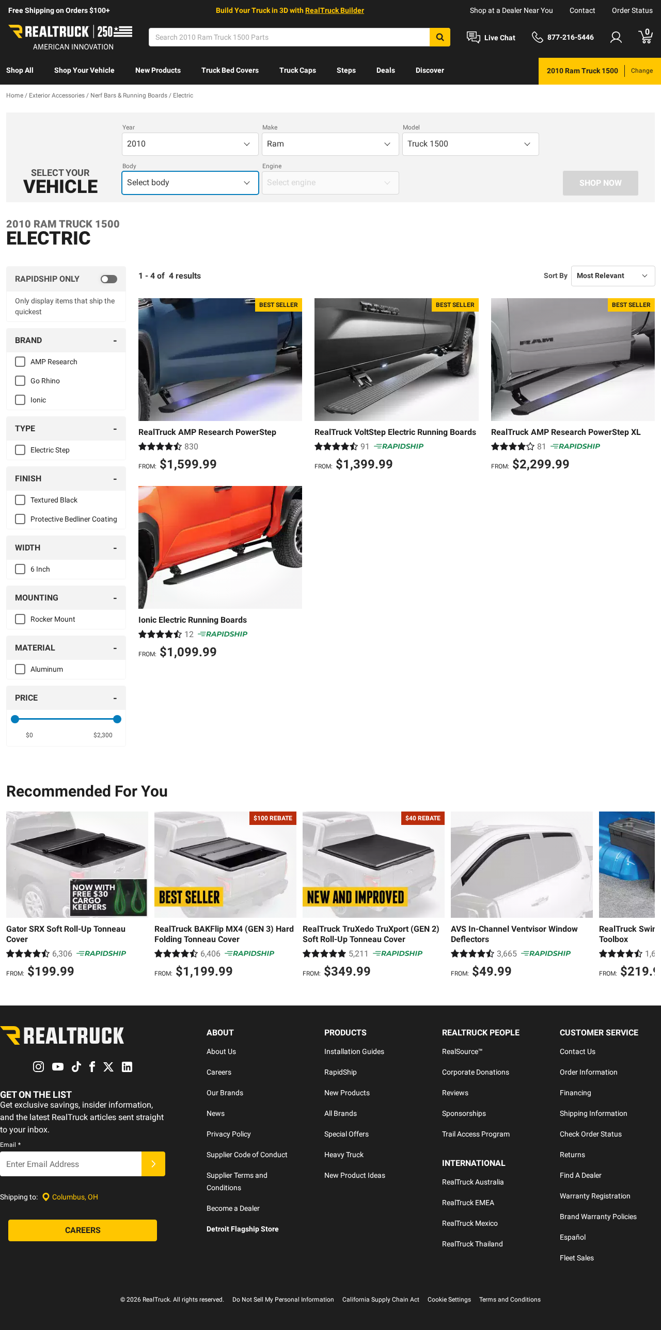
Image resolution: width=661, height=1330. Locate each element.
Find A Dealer (581, 1175)
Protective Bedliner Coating (73, 519)
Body (129, 166)
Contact (582, 10)
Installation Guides (354, 1051)
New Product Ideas (354, 1175)
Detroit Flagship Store (243, 1229)
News (216, 1113)
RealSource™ (462, 1051)
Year (128, 127)
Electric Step (50, 450)
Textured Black (53, 500)
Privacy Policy (229, 1134)
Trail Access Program (476, 1134)
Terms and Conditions (510, 1299)
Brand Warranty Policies (598, 1216)
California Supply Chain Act (380, 1299)
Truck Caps (297, 70)
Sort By (556, 275)
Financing (575, 1093)
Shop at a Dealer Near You (511, 10)
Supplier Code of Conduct (247, 1154)
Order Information (589, 1072)
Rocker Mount (52, 619)
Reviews (455, 1093)
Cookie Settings (449, 1299)
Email (10, 1144)
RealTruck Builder (334, 10)
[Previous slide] (16, 896)
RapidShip (340, 1072)
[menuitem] (20, 71)
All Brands (340, 1113)
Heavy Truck (344, 1154)
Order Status (632, 10)
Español (573, 1237)
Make (269, 127)
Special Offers (346, 1134)
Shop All (20, 70)
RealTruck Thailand (472, 1244)
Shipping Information (593, 1113)
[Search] (440, 37)
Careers (219, 1072)
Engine (271, 166)
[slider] (15, 719)
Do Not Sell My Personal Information (283, 1299)
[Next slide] (644, 896)
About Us (221, 1051)
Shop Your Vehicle (84, 70)
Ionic (38, 400)
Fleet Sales (577, 1258)
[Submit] (153, 1163)
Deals (385, 70)
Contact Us (577, 1051)
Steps (346, 70)
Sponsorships (464, 1113)
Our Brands (225, 1093)
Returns (572, 1154)
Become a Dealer (233, 1208)
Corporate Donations (475, 1072)
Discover (430, 70)
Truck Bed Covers (230, 70)
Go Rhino (45, 381)
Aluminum (46, 669)
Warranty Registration (595, 1196)
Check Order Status (591, 1134)
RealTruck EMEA (468, 1202)
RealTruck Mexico (470, 1223)
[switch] (66, 279)
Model (411, 127)
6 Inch (40, 569)
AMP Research (53, 362)
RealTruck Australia (473, 1182)
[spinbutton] (29, 735)
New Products (158, 70)
